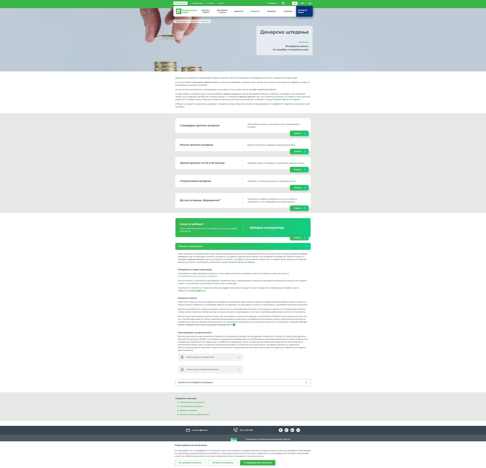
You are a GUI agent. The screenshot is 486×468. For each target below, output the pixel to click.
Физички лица (180, 3)
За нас (211, 3)
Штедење (194, 21)
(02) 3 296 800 (246, 430)
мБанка (296, 99)
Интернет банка (280, 99)
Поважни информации (190, 246)
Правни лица (197, 3)
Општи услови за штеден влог (200, 357)
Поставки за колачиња (223, 463)
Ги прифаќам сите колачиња (257, 463)
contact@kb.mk (200, 430)
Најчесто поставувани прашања (195, 382)
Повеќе (297, 133)
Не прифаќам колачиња (190, 463)
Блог (222, 3)
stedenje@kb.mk (198, 291)
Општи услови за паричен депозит (202, 369)
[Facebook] (281, 430)
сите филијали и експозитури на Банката (197, 276)
